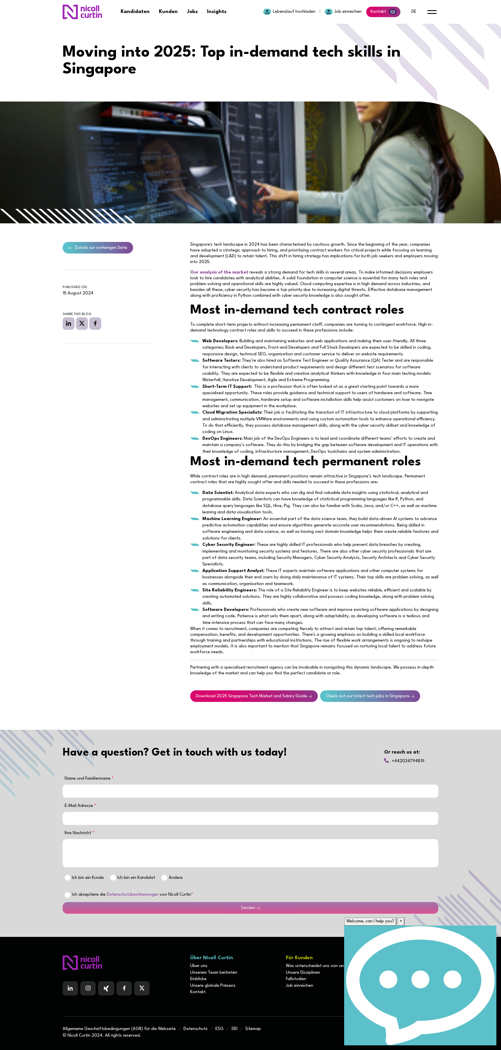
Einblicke (198, 979)
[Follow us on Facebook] (106, 988)
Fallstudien (296, 979)
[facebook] (95, 323)
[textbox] (250, 791)
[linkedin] (69, 323)
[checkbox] (67, 895)
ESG (219, 1029)
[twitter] (82, 323)
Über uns (198, 966)
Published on (75, 287)
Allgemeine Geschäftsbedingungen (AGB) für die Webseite (119, 1029)
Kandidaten (135, 11)
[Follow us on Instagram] (88, 988)
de (413, 12)
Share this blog (77, 314)
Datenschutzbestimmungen (133, 894)
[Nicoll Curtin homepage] (82, 12)
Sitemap (253, 1029)
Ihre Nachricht (78, 833)
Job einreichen (348, 12)
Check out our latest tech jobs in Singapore (367, 696)
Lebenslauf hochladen (294, 12)
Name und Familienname (88, 778)
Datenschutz (196, 1029)
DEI (234, 1029)
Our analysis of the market (219, 272)
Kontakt (378, 12)
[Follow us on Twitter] (142, 988)
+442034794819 (408, 761)
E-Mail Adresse (79, 806)
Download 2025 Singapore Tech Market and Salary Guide (251, 696)
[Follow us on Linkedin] (70, 988)
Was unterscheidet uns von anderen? (321, 966)
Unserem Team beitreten (213, 973)
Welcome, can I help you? (370, 921)
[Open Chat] (420, 985)
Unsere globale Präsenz (212, 986)
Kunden (168, 11)
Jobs (192, 11)
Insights (216, 11)
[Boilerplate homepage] (123, 962)
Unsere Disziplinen (303, 973)
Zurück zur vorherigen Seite (101, 248)
